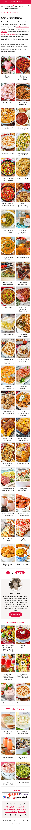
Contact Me (22, 812)
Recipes (8, 12)
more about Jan (15, 614)
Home (3, 12)
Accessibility (20, 807)
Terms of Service (21, 809)
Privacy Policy (10, 807)
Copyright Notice (11, 812)
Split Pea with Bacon (22, 27)
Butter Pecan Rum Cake (8, 34)
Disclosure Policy (9, 809)
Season (15, 12)
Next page (20, 572)
